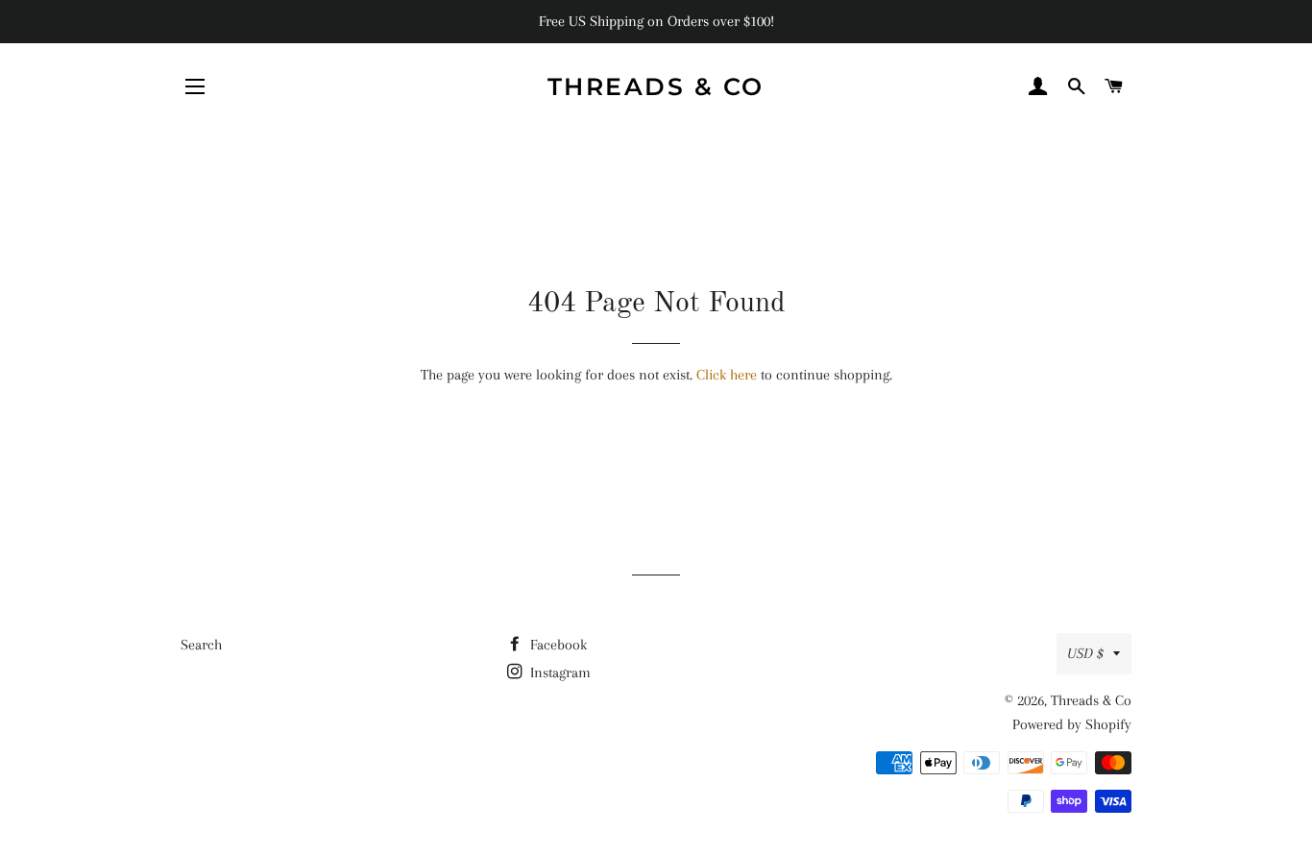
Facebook (556, 644)
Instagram (558, 672)
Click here (726, 374)
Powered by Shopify (1071, 724)
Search (201, 644)
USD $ (1085, 653)
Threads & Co (656, 86)
